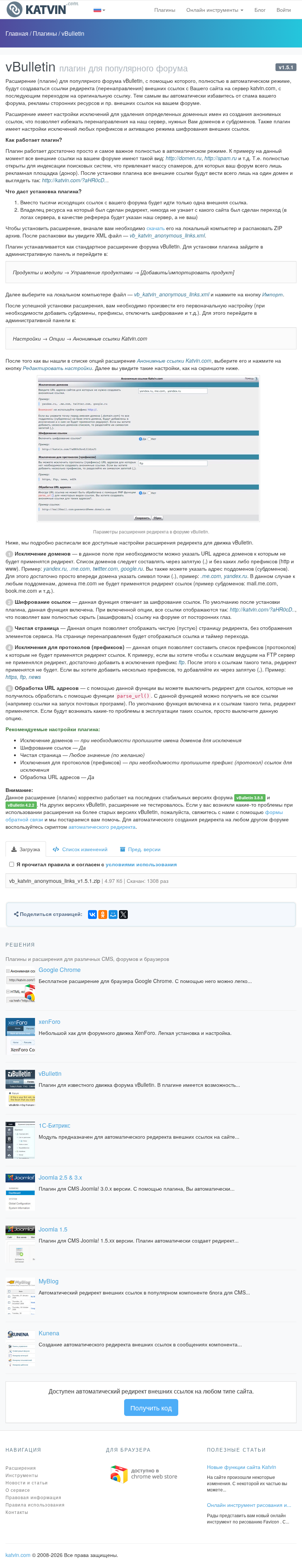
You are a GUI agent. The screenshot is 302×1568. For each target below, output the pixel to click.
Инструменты (22, 1475)
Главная (18, 33)
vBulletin (73, 33)
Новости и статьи (27, 1482)
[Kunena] (20, 1347)
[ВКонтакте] (92, 914)
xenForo (49, 1021)
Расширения (21, 1468)
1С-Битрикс (54, 1125)
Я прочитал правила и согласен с (97, 864)
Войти (284, 9)
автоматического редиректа (102, 826)
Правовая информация (34, 1497)
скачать (156, 228)
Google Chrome (60, 969)
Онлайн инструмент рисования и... (249, 1504)
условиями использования (141, 864)
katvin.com (18, 1554)
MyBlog (49, 1281)
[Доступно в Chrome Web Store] (144, 1473)
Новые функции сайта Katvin (241, 1466)
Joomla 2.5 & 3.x (60, 1177)
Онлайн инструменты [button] (213, 9)
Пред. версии (144, 849)
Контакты (17, 1512)
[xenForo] (20, 1036)
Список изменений (84, 849)
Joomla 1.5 (53, 1229)
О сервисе (18, 1490)
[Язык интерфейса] (100, 9)
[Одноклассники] (102, 914)
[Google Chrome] (20, 984)
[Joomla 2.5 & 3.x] (20, 1192)
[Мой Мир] (113, 914)
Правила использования (35, 1504)
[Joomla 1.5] (20, 1244)
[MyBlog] (20, 1296)
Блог (260, 9)
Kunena (49, 1333)
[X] (123, 914)
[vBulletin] (20, 1088)
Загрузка (29, 849)
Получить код (151, 1407)
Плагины (164, 9)
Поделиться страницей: (50, 913)
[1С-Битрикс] (20, 1140)
